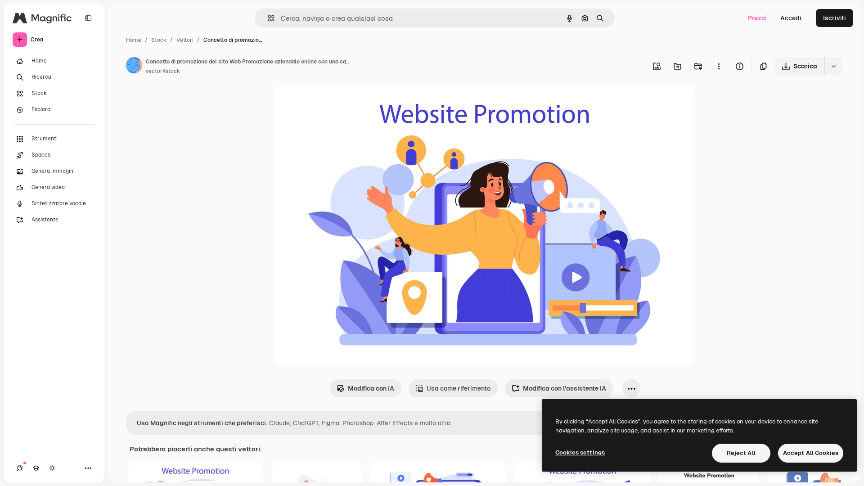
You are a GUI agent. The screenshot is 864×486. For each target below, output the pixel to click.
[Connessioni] (20, 468)
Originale (333, 102)
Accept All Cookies (810, 453)
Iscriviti (834, 18)
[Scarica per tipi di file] (833, 66)
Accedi (790, 18)
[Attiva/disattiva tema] (52, 468)
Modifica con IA (371, 388)
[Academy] (36, 468)
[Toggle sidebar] (88, 18)
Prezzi (757, 18)
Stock (158, 40)
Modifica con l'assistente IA (564, 388)
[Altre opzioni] (719, 66)
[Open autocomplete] (267, 18)
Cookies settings (580, 452)
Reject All (741, 453)
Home (133, 40)
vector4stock (163, 71)
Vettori (185, 40)
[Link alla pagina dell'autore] (134, 66)
